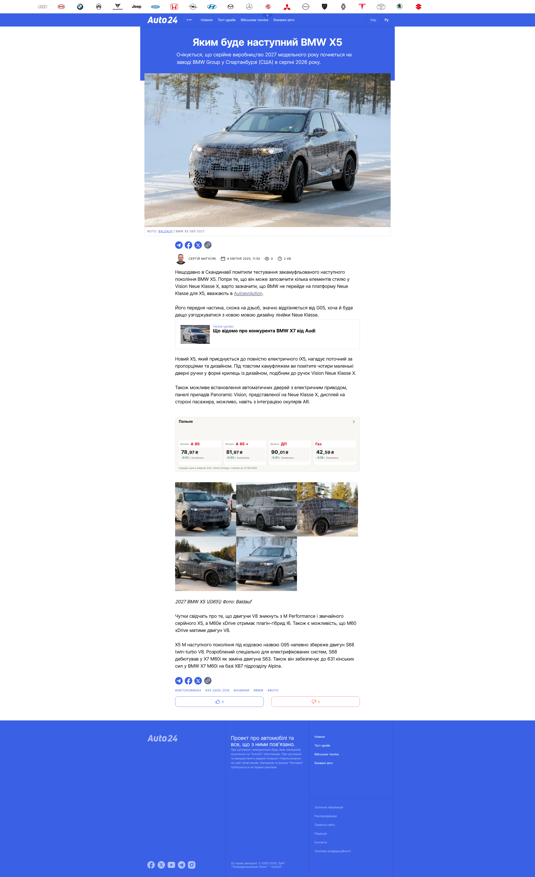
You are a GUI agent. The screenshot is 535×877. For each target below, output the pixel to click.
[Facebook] (151, 865)
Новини (207, 20)
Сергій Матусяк (202, 259)
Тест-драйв (227, 20)
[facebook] (188, 245)
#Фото (273, 690)
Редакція (321, 833)
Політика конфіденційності (333, 851)
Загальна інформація (329, 807)
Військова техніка (254, 20)
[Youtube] (171, 865)
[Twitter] (161, 865)
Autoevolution (248, 293)
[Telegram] (181, 865)
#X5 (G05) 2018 (217, 690)
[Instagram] (191, 865)
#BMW (259, 690)
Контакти (321, 842)
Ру (387, 20)
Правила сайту (325, 825)
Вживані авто (284, 20)
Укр (373, 20)
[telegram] (179, 245)
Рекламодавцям (326, 816)
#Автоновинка (188, 690)
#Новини (242, 690)
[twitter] (198, 245)
